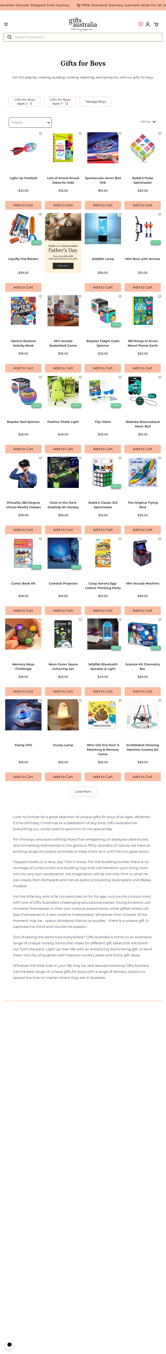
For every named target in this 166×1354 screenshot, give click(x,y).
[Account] (147, 24)
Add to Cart (23, 205)
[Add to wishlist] (40, 133)
